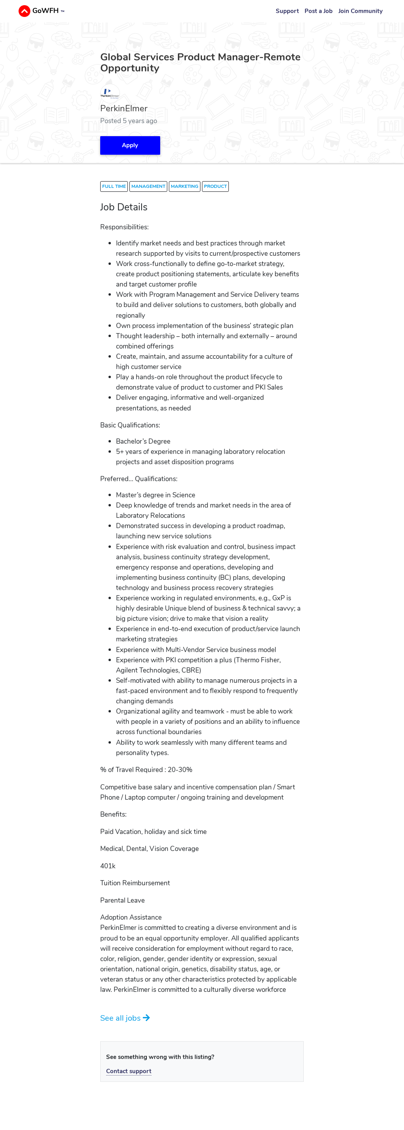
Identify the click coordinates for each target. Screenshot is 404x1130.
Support (287, 11)
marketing (184, 186)
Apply (130, 145)
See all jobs (121, 1017)
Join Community (361, 11)
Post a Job (319, 11)
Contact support (129, 1071)
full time (114, 186)
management (148, 186)
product (215, 186)
